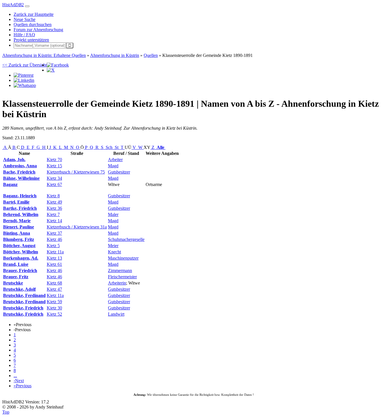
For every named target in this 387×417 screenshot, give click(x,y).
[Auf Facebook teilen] (58, 65)
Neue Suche (24, 19)
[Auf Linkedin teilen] (24, 80)
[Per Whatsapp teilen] (25, 85)
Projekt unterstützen (31, 39)
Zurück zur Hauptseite (34, 14)
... (15, 375)
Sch (109, 147)
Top (5, 412)
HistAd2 (13, 4)
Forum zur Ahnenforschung (38, 29)
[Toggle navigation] (27, 6)
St (117, 147)
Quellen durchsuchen (33, 24)
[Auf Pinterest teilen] (23, 75)
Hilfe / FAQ (24, 34)
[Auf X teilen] (51, 70)
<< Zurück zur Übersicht (24, 65)
